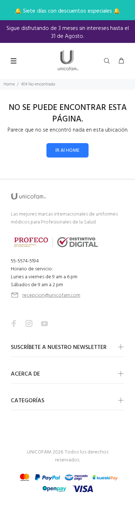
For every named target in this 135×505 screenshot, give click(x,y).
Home (9, 84)
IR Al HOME (67, 150)
